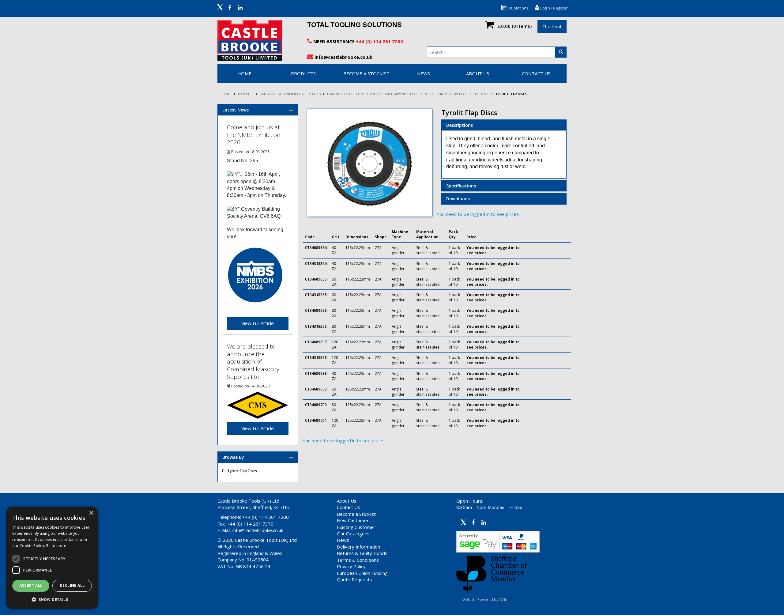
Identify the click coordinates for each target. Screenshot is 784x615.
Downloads (458, 198)
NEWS (423, 73)
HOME (244, 73)
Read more (56, 545)
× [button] (91, 513)
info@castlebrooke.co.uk (342, 57)
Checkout (552, 26)
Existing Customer (356, 527)
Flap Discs (481, 94)
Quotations (517, 8)
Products (303, 73)
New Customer (353, 520)
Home (227, 94)
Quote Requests (354, 579)
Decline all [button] (72, 585)
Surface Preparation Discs (445, 94)
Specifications (461, 185)
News (343, 540)
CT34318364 (316, 263)
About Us (346, 501)
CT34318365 (316, 294)
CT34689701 (316, 420)
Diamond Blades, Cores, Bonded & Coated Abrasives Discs (372, 94)
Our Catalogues (353, 533)
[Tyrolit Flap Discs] (370, 163)
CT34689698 (316, 373)
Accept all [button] (31, 585)
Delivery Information (358, 547)
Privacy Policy (351, 566)
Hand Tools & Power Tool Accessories (290, 94)
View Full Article (257, 323)
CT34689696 (316, 310)
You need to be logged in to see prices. (478, 214)
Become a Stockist (356, 514)
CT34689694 (316, 247)
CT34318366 (316, 326)
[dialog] (52, 558)
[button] (52, 599)
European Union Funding (362, 573)
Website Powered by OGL (484, 599)
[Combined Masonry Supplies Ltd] (257, 404)
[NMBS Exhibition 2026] (255, 274)
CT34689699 (316, 389)
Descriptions (459, 125)
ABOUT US (477, 73)
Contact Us (348, 507)
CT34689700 (316, 404)
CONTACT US (536, 73)
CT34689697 (316, 342)
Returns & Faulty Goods (362, 553)
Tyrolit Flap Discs (511, 94)
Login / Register (553, 8)
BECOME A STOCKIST (366, 73)
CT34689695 (316, 279)
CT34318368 (316, 357)
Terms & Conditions (358, 560)
